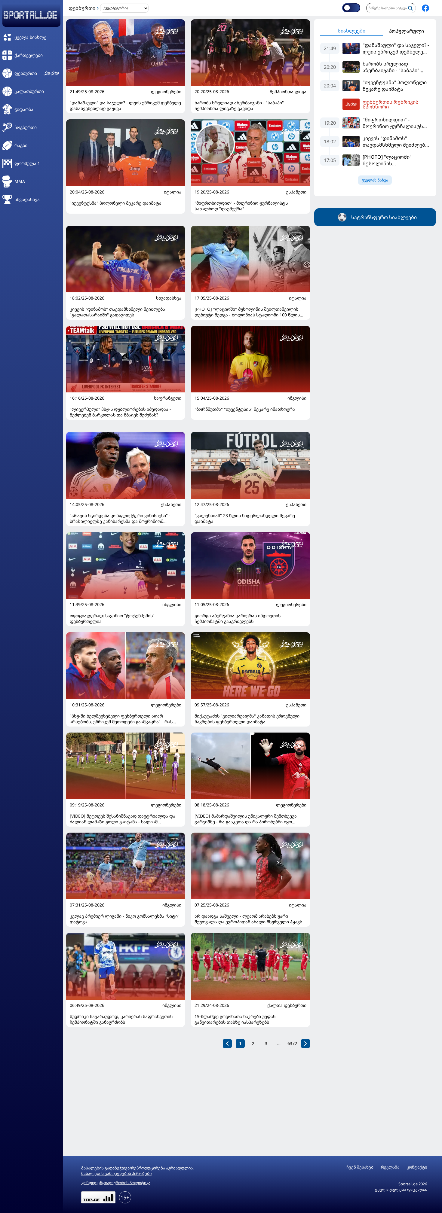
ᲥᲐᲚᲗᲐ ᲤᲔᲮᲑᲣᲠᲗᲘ (286, 1005)
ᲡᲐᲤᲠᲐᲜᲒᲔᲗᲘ (167, 398)
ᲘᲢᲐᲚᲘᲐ (172, 192)
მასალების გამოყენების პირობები (116, 1173)
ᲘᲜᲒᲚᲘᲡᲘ (296, 398)
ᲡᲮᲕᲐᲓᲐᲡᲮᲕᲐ (168, 298)
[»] (305, 1043)
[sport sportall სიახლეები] (425, 8)
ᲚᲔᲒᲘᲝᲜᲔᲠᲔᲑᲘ (166, 92)
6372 (292, 1043)
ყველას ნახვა (375, 180)
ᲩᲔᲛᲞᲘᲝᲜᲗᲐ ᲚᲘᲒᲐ (288, 92)
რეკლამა (390, 1167)
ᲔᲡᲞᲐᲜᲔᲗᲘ (296, 192)
